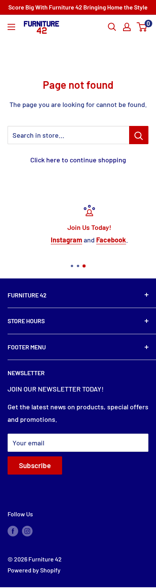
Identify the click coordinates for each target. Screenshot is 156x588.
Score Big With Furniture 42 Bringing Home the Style (78, 7)
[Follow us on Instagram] (27, 530)
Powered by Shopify (34, 570)
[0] (142, 26)
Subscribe (35, 465)
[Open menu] (11, 27)
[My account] (127, 27)
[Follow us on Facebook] (13, 530)
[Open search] (112, 27)
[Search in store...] (138, 135)
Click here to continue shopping (78, 160)
